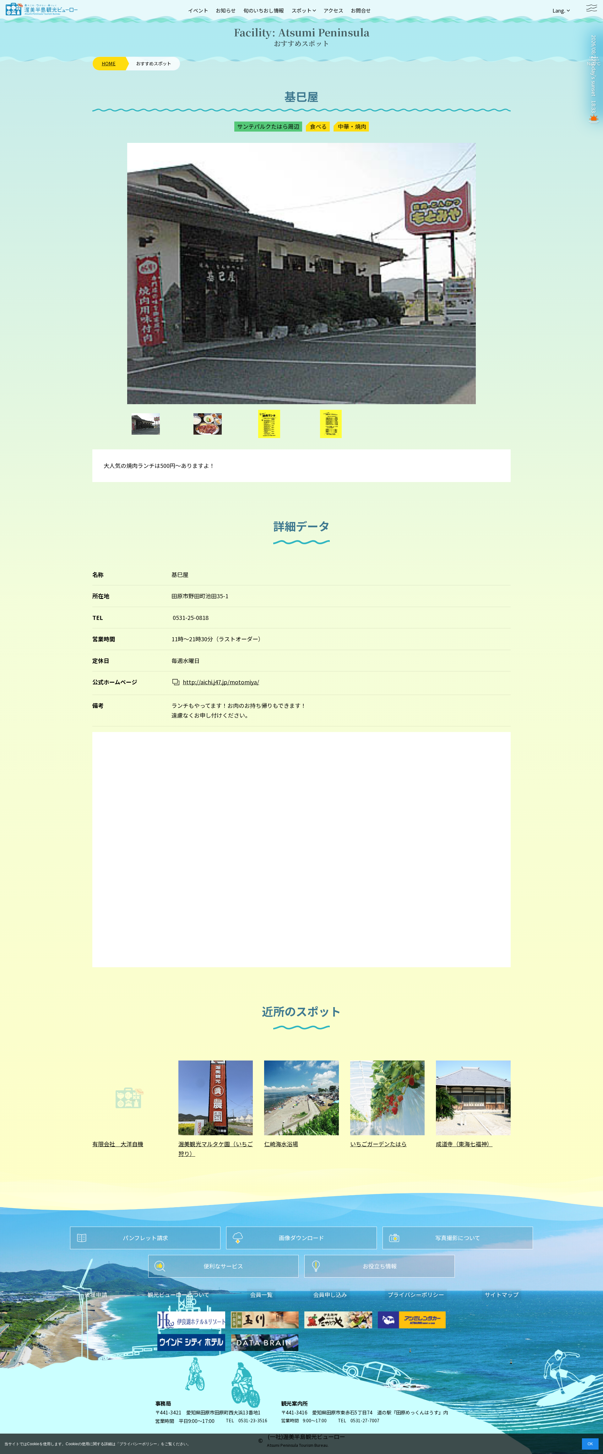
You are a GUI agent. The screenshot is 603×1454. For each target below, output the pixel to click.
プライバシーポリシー (138, 1444)
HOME (109, 63)
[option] (301, 273)
